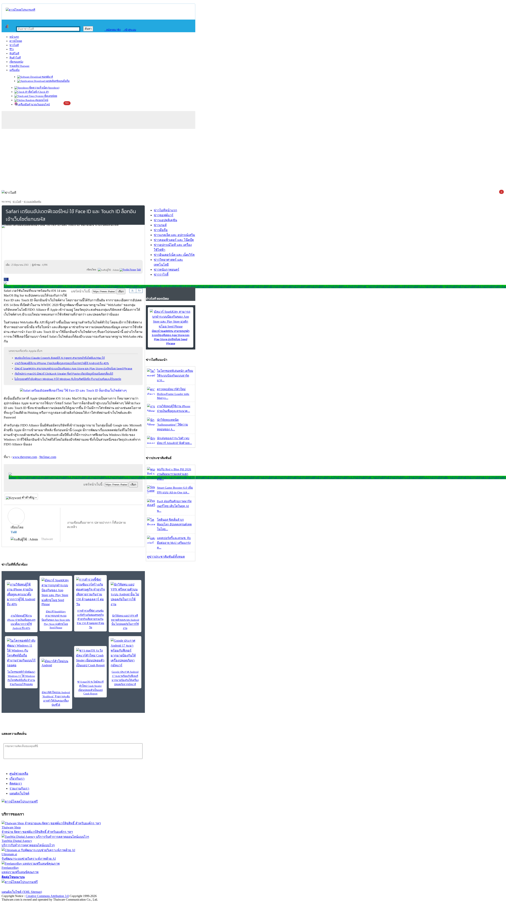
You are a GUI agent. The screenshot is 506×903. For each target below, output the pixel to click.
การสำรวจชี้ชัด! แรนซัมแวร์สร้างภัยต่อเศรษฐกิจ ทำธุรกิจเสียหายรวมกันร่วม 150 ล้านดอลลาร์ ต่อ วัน (90, 619)
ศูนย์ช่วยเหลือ (18, 773)
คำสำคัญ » (29, 497)
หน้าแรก (14, 36)
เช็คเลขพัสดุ (50, 95)
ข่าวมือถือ (161, 230)
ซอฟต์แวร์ (47, 76)
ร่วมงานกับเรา (19, 788)
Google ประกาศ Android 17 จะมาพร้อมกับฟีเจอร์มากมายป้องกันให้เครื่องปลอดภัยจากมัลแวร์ (125, 678)
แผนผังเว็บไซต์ (19, 793)
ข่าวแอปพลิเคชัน (32, 201)
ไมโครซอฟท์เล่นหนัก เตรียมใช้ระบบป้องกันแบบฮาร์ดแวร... (175, 375)
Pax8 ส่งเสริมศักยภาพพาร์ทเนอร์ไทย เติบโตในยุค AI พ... (174, 506)
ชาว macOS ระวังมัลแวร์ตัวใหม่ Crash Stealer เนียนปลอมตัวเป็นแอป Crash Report (90, 687)
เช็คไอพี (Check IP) (38, 91)
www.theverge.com (24, 457)
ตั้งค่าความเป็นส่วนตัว (17, 887)
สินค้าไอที (15, 57)
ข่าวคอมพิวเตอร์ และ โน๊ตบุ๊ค (174, 240)
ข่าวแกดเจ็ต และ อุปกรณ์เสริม (174, 235)
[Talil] (128, 269)
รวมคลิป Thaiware (19, 65)
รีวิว (11, 49)
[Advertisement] (253, 158)
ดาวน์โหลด (15, 41)
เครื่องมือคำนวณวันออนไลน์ (34, 104)
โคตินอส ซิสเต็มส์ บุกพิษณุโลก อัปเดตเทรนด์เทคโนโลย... (174, 524)
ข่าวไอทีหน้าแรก (165, 210)
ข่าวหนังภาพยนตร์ (166, 269)
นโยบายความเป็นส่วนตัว (52, 887)
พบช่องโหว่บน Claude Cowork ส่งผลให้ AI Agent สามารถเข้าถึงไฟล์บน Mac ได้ (60, 358)
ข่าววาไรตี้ (161, 274)
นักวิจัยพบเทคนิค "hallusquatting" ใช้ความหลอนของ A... (172, 424)
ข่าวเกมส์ (160, 225)
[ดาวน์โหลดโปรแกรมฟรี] (20, 9)
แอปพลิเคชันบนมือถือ (57, 80)
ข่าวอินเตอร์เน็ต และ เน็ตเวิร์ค (174, 254)
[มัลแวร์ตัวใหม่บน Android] (56, 665)
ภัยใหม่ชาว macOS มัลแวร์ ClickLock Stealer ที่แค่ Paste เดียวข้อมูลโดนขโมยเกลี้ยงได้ (64, 373)
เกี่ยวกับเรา (17, 778)
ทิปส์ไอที (14, 53)
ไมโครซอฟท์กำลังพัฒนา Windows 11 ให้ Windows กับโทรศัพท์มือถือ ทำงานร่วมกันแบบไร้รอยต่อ (68, 379)
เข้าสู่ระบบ (129, 29)
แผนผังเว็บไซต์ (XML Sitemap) (22, 892)
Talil (14, 532)
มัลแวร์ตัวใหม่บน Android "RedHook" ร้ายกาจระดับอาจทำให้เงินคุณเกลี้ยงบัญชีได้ (56, 698)
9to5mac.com (47, 457)
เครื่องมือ (14, 70)
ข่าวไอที (14, 45)
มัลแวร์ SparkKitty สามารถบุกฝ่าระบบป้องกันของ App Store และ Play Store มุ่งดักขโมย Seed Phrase (73, 368)
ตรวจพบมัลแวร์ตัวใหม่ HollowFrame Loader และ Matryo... (173, 394)
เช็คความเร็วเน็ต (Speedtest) (43, 87)
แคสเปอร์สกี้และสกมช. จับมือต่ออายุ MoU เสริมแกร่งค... (174, 543)
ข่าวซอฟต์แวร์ (163, 215)
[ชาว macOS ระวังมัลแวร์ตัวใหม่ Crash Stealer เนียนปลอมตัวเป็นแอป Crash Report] (90, 658)
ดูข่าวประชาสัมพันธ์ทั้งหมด (166, 556)
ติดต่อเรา (15, 783)
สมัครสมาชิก (112, 29)
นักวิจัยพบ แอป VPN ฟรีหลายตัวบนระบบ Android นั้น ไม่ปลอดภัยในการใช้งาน (125, 622)
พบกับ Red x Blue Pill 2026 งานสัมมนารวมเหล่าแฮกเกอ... (174, 474)
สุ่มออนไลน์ (41, 100)
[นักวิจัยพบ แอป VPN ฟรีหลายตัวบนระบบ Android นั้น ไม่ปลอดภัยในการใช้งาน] (125, 594)
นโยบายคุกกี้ (81, 887)
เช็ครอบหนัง (16, 61)
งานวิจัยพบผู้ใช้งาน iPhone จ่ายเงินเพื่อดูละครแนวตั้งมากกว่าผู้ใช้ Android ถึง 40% (62, 363)
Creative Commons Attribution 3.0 (47, 896)
